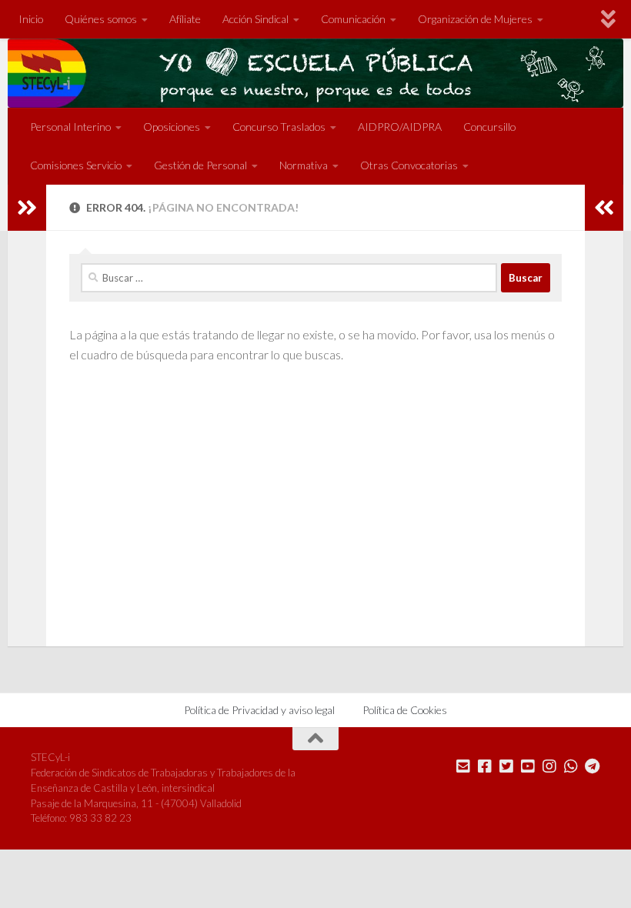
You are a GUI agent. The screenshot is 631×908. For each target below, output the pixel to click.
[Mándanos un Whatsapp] (571, 766)
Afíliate (185, 18)
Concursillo (489, 126)
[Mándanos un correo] (463, 766)
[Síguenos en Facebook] (484, 766)
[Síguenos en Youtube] (528, 766)
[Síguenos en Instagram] (549, 766)
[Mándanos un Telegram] (592, 766)
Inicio (30, 18)
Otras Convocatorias (409, 165)
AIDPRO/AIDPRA (400, 126)
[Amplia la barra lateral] (27, 208)
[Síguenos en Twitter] (506, 766)
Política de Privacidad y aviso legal (259, 709)
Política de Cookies (404, 709)
